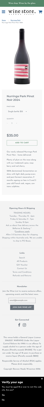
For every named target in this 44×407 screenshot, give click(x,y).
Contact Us (22, 268)
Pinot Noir (11, 106)
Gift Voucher (22, 265)
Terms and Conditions (22, 272)
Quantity (10, 119)
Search (22, 258)
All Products (22, 261)
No (3, 400)
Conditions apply (22, 232)
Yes (3, 395)
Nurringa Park (15, 20)
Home (4, 20)
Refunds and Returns (22, 276)
